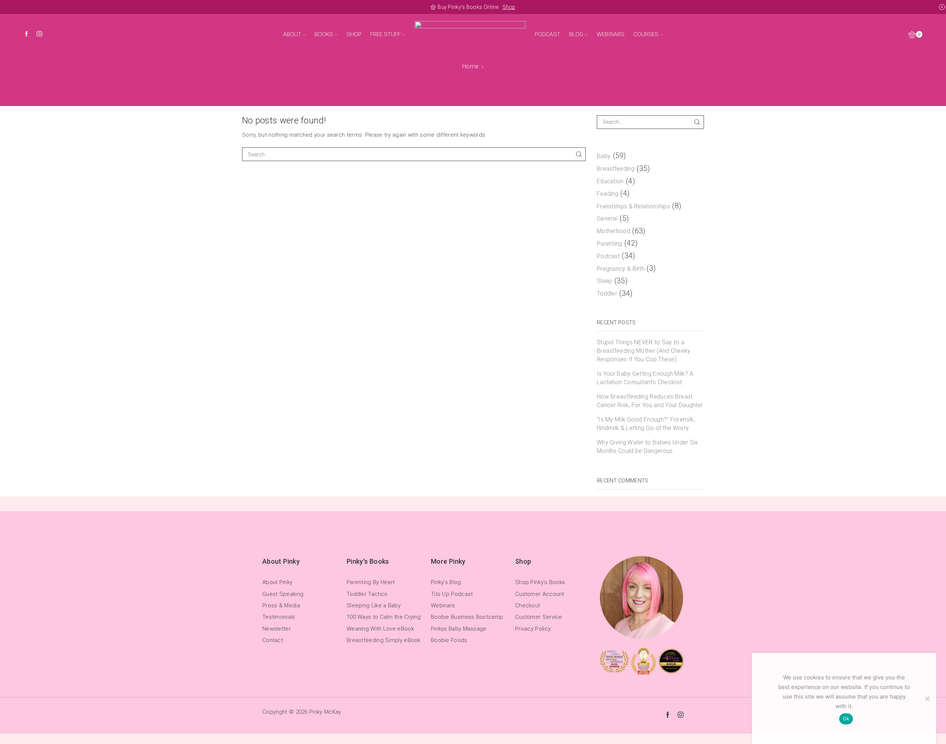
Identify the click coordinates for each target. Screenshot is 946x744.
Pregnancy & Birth (620, 268)
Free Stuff (385, 34)
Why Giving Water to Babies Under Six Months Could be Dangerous (647, 446)
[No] (927, 698)
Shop (509, 7)
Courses (646, 34)
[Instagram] (39, 34)
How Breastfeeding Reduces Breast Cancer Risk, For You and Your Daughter (650, 401)
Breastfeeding (615, 168)
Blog (576, 34)
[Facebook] (26, 34)
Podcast (547, 34)
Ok (846, 718)
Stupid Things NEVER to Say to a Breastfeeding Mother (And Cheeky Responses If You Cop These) (644, 351)
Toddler (607, 293)
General (607, 218)
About (292, 34)
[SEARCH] (579, 154)
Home (470, 66)
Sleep (604, 280)
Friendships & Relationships (633, 206)
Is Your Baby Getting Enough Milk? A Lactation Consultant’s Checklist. (645, 378)
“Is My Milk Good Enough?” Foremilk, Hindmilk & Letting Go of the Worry (646, 423)
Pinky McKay (325, 712)
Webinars (611, 34)
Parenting (609, 243)
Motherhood (613, 231)
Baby (603, 156)
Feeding (607, 193)
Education (610, 181)
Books (323, 34)
